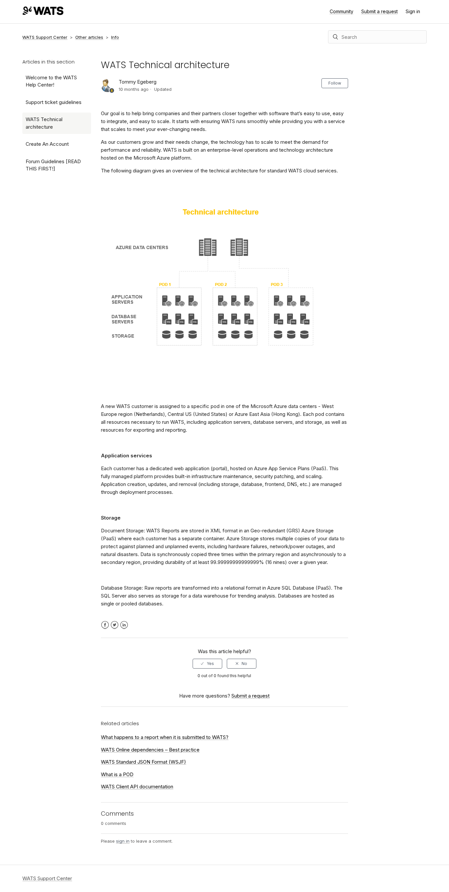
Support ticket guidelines (54, 102)
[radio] (207, 664)
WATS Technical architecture (44, 123)
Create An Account (47, 144)
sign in (123, 841)
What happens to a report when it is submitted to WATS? (164, 737)
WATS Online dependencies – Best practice (150, 750)
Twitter (114, 625)
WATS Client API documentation (137, 786)
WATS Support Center (44, 37)
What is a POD (117, 774)
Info (115, 37)
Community (341, 11)
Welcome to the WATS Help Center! (51, 81)
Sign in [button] (413, 11)
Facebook (105, 625)
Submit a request (379, 11)
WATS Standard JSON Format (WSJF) (143, 762)
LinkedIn (124, 625)
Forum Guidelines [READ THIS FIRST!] (53, 165)
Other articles (89, 37)
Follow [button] (334, 83)
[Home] (42, 13)
